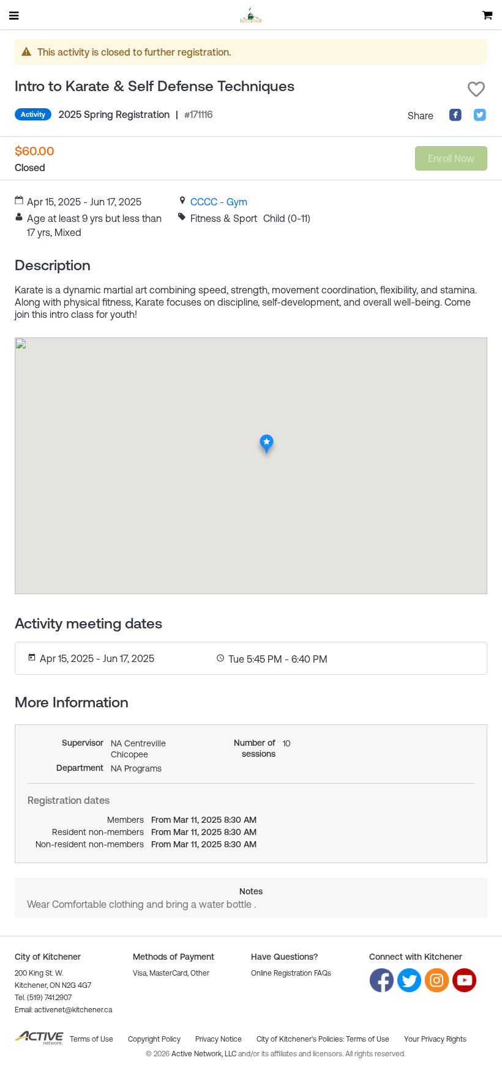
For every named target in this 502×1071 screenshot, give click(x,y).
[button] (476, 89)
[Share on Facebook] (455, 117)
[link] (218, 201)
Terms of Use (367, 1039)
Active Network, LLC (204, 1054)
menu (14, 15)
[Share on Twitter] (480, 117)
